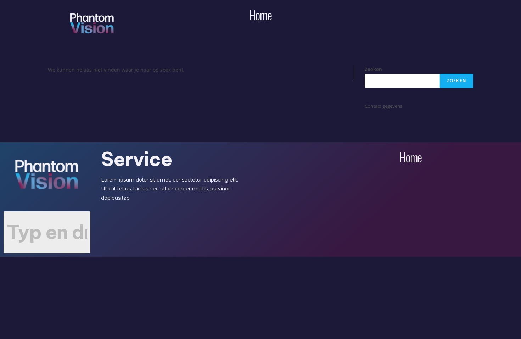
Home (260, 15)
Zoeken (373, 69)
